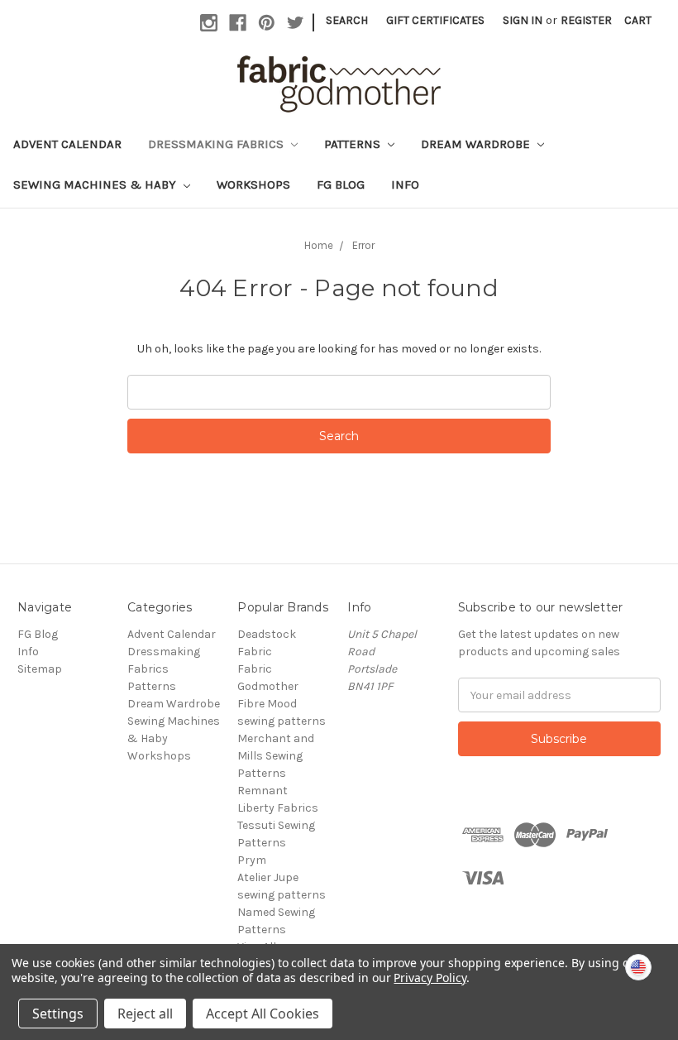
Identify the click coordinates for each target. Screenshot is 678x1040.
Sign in (522, 20)
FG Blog (341, 184)
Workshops (253, 184)
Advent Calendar (67, 144)
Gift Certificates (435, 20)
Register (586, 20)
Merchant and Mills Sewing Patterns (275, 755)
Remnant (262, 791)
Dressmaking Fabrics (217, 144)
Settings (58, 1013)
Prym (251, 860)
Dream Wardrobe (477, 144)
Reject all (145, 1013)
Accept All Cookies (262, 1013)
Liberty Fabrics (277, 808)
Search (347, 20)
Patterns (354, 144)
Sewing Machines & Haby (96, 184)
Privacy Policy (430, 977)
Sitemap (39, 669)
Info (405, 184)
